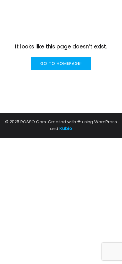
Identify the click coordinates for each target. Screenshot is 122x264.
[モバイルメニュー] (110, 8)
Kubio (65, 128)
